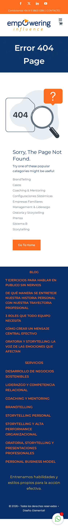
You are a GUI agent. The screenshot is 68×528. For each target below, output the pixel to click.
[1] (58, 520)
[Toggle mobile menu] (61, 20)
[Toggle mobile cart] (61, 23)
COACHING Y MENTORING (27, 399)
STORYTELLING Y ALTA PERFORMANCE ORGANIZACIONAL (24, 429)
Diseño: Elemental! (34, 510)
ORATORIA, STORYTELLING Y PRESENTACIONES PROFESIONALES (29, 448)
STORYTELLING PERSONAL (28, 416)
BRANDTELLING (19, 407)
